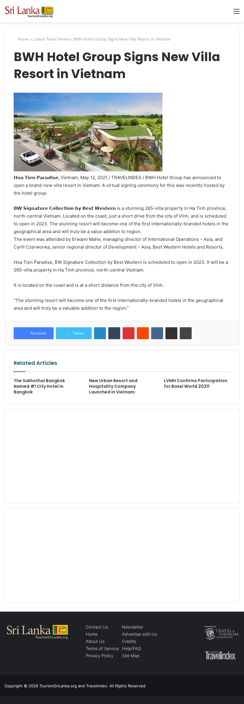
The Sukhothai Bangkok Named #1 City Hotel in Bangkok (39, 386)
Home (23, 39)
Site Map (131, 655)
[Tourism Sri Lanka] (32, 11)
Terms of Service (102, 648)
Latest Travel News (51, 39)
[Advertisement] (122, 455)
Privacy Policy (99, 655)
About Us (95, 641)
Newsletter (132, 626)
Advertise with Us (139, 634)
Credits (129, 641)
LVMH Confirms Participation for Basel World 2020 (195, 383)
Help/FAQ (131, 648)
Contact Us (97, 626)
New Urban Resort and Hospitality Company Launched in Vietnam (113, 386)
